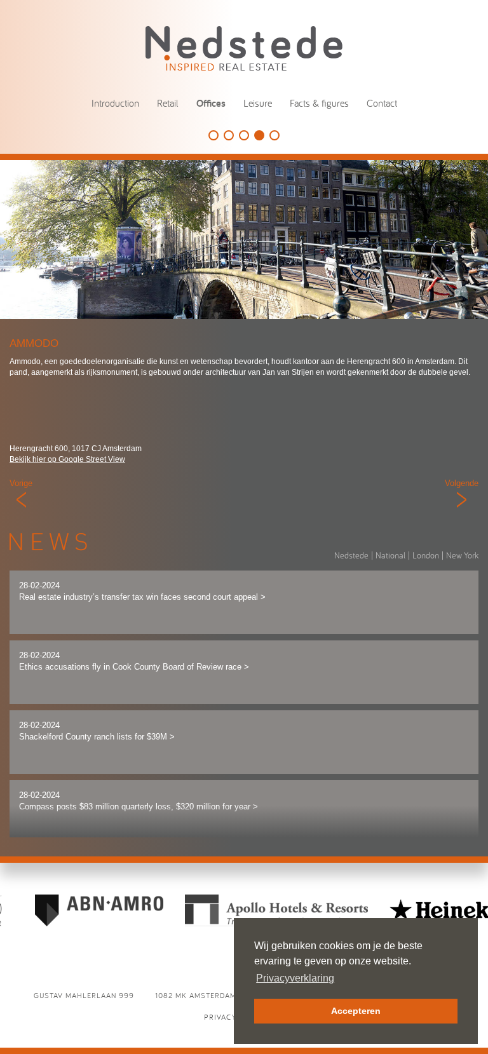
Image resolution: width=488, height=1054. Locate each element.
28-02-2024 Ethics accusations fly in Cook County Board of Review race (134, 661)
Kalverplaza (274, 135)
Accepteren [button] (356, 1011)
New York (462, 555)
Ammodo (259, 135)
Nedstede (351, 555)
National (390, 555)
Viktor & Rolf (244, 135)
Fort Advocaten (229, 135)
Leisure (257, 103)
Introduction (115, 103)
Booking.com (213, 135)
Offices (211, 103)
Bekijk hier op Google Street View (67, 459)
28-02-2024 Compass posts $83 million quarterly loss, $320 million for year (138, 801)
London (425, 555)
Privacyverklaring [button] (295, 978)
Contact (382, 103)
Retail (168, 103)
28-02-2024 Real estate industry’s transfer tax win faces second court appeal (142, 591)
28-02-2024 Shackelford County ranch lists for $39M (97, 731)
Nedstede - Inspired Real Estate (244, 48)
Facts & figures (319, 103)
